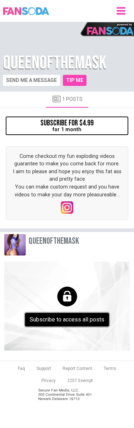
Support (43, 368)
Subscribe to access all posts (67, 319)
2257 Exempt (80, 380)
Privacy (48, 380)
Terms (110, 368)
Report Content (77, 368)
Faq (21, 368)
